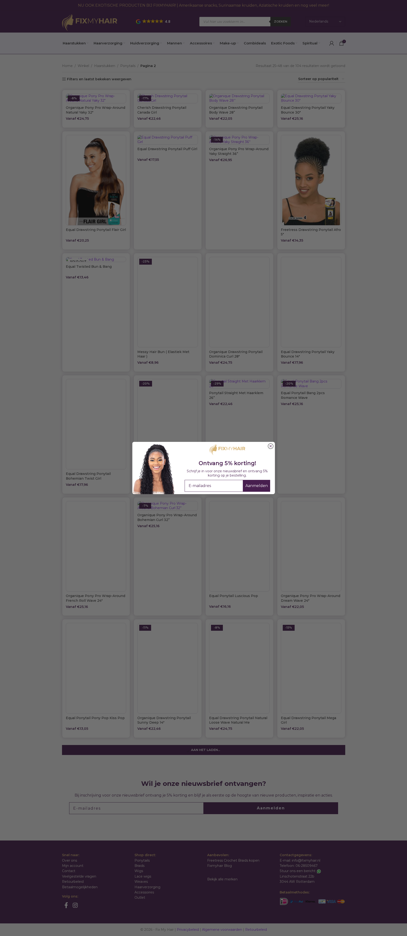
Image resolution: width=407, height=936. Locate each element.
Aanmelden (256, 485)
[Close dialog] (270, 446)
